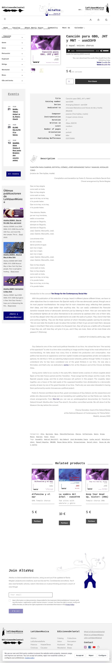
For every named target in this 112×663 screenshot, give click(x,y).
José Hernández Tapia (79, 439)
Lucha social (95, 439)
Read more (15, 271)
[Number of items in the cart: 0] (98, 20)
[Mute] (101, 51)
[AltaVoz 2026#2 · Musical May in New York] (14, 248)
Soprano (39, 437)
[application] (88, 51)
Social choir (92, 442)
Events (13, 94)
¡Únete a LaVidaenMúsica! (13, 315)
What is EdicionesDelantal (94, 632)
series (66, 365)
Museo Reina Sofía (64, 442)
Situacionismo (79, 442)
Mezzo (32, 437)
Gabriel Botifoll (51, 439)
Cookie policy (29, 658)
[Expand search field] (106, 20)
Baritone (49, 434)
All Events (13, 174)
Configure (102, 655)
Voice (52, 437)
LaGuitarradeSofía (38, 641)
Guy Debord (64, 439)
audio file (103, 62)
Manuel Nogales (42, 442)
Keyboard (61, 645)
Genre (96, 434)
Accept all (79, 655)
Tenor (46, 437)
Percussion (71, 641)
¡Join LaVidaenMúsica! (93, 638)
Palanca (34, 645)
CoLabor (44, 648)
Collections (87, 434)
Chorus (78, 434)
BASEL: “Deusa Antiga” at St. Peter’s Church (16, 114)
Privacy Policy (69, 604)
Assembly (38, 439)
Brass (69, 648)
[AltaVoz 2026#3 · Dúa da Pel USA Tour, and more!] (14, 213)
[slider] (106, 50)
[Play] (69, 51)
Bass (56, 434)
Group (102, 434)
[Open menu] (5, 19)
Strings (70, 645)
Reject (91, 655)
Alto (42, 434)
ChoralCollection (67, 434)
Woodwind (61, 648)
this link (56, 399)
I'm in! (16, 611)
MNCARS (52, 442)
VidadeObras (46, 645)
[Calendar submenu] (84, 27)
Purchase (92, 81)
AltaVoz (34, 638)
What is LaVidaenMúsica (94, 635)
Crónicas (34, 648)
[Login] (90, 20)
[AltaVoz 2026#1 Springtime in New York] (14, 281)
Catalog (60, 638)
